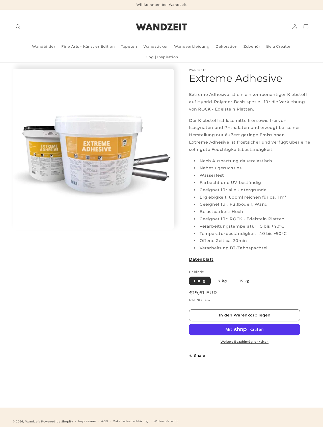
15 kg (244, 281)
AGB (104, 421)
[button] (18, 26)
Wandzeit (32, 421)
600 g (200, 281)
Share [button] (199, 355)
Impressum (87, 421)
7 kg (222, 281)
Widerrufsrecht (166, 421)
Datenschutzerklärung (131, 421)
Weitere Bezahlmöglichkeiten (245, 341)
